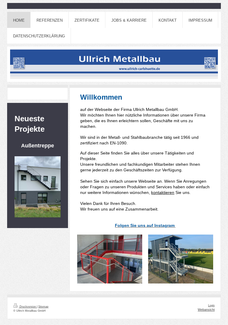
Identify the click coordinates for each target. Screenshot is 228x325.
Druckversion (28, 306)
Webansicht (206, 309)
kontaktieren (162, 192)
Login (211, 305)
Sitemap (43, 306)
